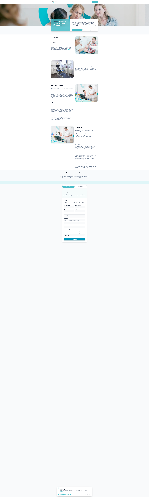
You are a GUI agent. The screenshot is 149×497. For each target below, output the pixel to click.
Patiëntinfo (77, 1)
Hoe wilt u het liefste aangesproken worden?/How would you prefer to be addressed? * (74, 200)
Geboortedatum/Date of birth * (68, 213)
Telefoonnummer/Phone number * (68, 209)
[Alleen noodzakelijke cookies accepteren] (90, 487)
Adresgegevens (66, 218)
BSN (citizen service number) (70, 225)
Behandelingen (71, 1)
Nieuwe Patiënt (68, 186)
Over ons (65, 1)
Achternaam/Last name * (78, 205)
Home (62, 1)
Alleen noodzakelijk (68, 494)
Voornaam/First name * (67, 205)
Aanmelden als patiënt (76, 29)
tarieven (68, 49)
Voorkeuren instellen (87, 494)
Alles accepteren (61, 494)
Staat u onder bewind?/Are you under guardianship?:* (71, 229)
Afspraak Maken (80, 186)
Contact (87, 1)
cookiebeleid (61, 491)
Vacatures (83, 1)
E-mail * (76, 209)
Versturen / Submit (74, 239)
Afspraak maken (87, 29)
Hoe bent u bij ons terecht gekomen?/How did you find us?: (72, 233)
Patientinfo (56, 21)
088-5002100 (75, 178)
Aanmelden (95, 1)
